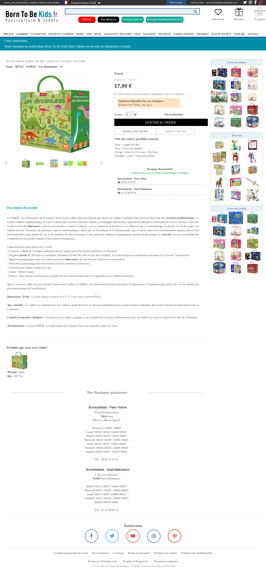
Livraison (118, 553)
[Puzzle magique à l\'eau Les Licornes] (252, 84)
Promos (87, 19)
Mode (97, 34)
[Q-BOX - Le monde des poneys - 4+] (252, 242)
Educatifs (149, 34)
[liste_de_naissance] (239, 15)
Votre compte (176, 2)
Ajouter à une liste (175, 131)
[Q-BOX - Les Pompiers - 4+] (252, 108)
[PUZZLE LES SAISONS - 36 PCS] (219, 144)
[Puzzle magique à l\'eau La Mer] (219, 121)
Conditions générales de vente (71, 553)
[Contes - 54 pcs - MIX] (236, 182)
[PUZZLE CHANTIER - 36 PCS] (252, 169)
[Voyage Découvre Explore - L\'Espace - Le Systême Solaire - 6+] (219, 71)
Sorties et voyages (61, 34)
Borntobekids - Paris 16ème (132, 178)
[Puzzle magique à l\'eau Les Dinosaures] (219, 96)
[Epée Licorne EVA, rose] (252, 182)
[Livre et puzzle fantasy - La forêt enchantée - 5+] (219, 84)
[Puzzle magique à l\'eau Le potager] (219, 108)
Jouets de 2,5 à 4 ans (58, 61)
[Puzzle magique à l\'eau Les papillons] (252, 96)
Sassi (118, 73)
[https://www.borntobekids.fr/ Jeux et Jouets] (32, 13)
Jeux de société (221, 34)
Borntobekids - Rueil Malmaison (134, 189)
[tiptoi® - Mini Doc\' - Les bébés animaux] (252, 194)
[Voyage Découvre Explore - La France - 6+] (252, 230)
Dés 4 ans (79, 61)
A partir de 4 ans (131, 144)
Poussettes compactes (166, 561)
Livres (130, 155)
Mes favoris (218, 19)
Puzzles (253, 34)
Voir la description (173, 114)
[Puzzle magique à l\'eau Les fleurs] (236, 230)
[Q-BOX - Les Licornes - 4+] (236, 96)
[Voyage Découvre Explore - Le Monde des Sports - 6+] (236, 71)
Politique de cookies (165, 553)
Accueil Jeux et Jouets (19, 61)
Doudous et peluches (118, 34)
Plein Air (239, 34)
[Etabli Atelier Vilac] (236, 157)
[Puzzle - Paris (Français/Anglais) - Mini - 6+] (236, 84)
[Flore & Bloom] (236, 144)
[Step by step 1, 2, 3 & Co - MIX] (236, 169)
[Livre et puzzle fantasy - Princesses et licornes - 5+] (236, 108)
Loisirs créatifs (183, 34)
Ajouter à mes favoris (135, 131)
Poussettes (38, 34)
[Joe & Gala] (252, 157)
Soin (89, 34)
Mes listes (239, 19)
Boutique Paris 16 (132, 19)
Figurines (202, 34)
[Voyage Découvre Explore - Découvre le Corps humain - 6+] (219, 217)
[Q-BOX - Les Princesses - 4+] (252, 71)
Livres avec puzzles (132, 148)
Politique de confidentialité (196, 553)
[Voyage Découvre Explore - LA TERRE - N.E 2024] (236, 217)
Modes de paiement (139, 553)
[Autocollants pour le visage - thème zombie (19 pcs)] (252, 144)
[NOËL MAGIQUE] (252, 121)
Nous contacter (100, 553)
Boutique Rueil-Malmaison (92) (164, 19)
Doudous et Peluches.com (102, 561)
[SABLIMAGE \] (219, 157)
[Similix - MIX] (219, 194)
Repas (80, 34)
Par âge (8, 34)
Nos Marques (108, 19)
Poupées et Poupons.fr (135, 561)
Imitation (165, 34)
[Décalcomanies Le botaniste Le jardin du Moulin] (219, 169)
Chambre (22, 34)
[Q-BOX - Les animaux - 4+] (236, 121)
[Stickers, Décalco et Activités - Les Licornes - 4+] (236, 194)
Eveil (137, 34)
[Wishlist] (218, 15)
